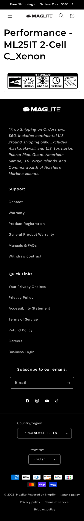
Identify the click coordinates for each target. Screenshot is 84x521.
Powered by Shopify (42, 494)
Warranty (17, 213)
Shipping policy (44, 509)
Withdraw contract (25, 256)
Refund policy (70, 495)
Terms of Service (23, 319)
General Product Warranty (31, 234)
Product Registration (27, 223)
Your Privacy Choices (27, 286)
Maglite (21, 494)
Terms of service (57, 502)
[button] (10, 15)
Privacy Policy (21, 297)
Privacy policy (30, 502)
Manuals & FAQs (23, 245)
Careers (15, 341)
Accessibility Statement (29, 308)
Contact (16, 202)
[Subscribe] (68, 383)
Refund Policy (21, 330)
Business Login (21, 352)
